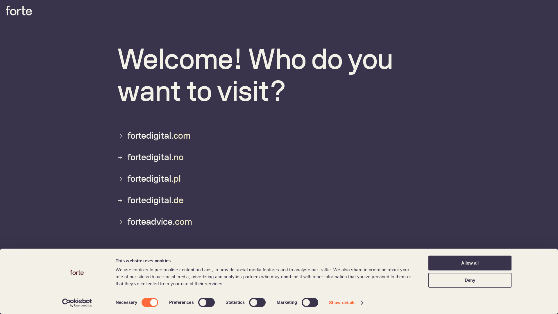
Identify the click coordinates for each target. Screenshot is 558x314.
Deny (470, 280)
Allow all (470, 263)
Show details (342, 302)
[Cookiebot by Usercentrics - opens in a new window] (77, 302)
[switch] (206, 302)
